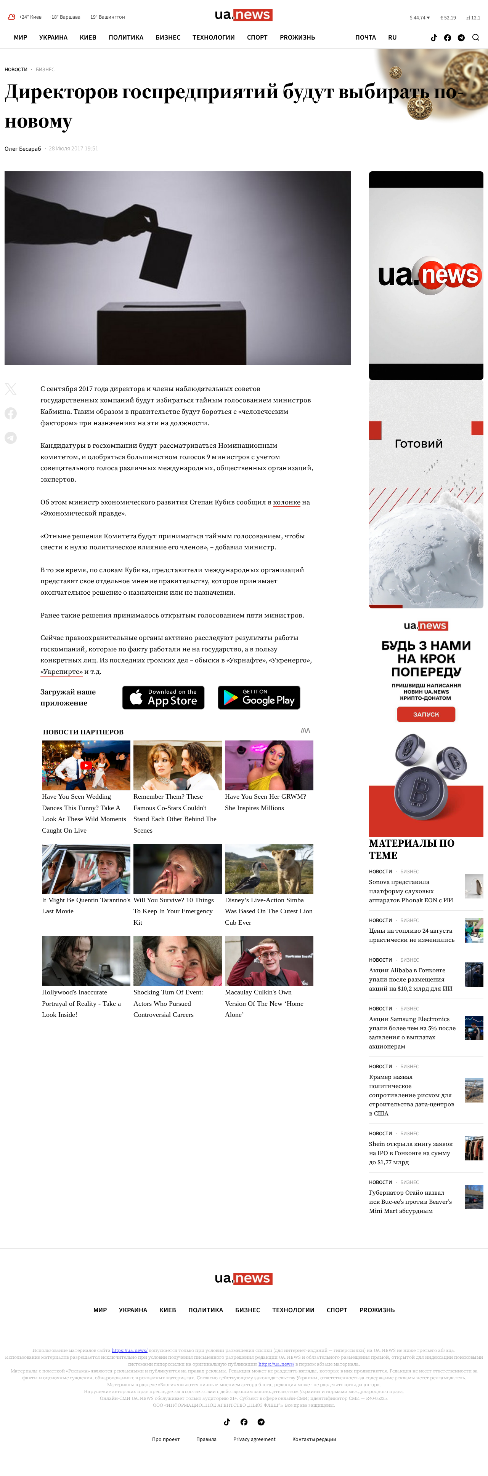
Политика (126, 37)
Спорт (257, 37)
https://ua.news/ (130, 1350)
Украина (53, 37)
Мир (20, 37)
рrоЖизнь (297, 37)
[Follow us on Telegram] (461, 38)
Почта (365, 37)
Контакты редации (314, 1439)
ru (392, 37)
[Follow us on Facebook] (447, 38)
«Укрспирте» (61, 671)
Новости (16, 69)
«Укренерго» (289, 660)
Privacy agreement (254, 1439)
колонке (286, 502)
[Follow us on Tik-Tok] (434, 38)
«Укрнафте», (246, 660)
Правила (206, 1439)
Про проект (166, 1439)
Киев (88, 37)
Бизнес (168, 37)
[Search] (475, 37)
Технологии (214, 37)
